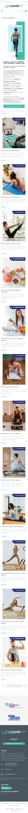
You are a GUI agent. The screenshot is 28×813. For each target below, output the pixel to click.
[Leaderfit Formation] (14, 732)
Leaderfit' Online (19, 809)
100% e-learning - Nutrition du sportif (11, 670)
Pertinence (14, 113)
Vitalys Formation (14, 811)
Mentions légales (10, 809)
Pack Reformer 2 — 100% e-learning (11, 480)
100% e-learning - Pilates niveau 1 (10, 150)
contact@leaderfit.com (7, 1)
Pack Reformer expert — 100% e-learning (12, 526)
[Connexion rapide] (20, 11)
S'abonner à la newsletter (14, 743)
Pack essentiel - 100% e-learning (10, 387)
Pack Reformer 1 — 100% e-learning (10, 433)
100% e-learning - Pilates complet (10, 243)
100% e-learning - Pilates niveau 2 (10, 197)
